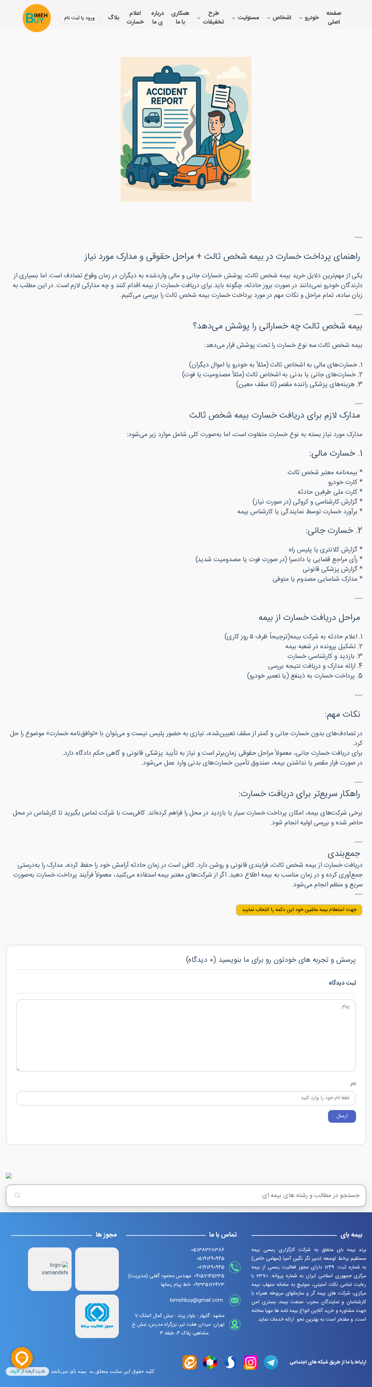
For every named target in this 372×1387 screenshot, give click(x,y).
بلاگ (113, 18)
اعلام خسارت (135, 18)
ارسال (342, 1116)
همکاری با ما (180, 18)
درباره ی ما (157, 18)
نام (353, 1084)
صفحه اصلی (333, 18)
